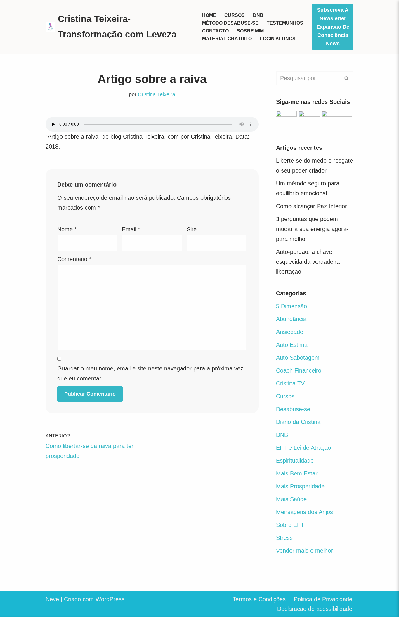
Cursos (234, 15)
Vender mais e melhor (304, 550)
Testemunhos (285, 22)
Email (131, 229)
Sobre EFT (290, 525)
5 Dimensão (291, 306)
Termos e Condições (259, 599)
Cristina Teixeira (156, 94)
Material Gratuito (227, 38)
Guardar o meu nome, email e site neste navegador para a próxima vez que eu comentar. (150, 373)
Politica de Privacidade (323, 599)
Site (192, 229)
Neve (52, 599)
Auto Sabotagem (298, 357)
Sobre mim (250, 30)
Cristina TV (290, 383)
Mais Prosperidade (300, 486)
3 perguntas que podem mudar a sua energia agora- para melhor (312, 229)
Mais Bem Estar (297, 473)
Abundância (291, 319)
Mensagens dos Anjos (304, 512)
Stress (284, 538)
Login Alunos (278, 38)
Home (209, 15)
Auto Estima (292, 345)
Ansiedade (289, 332)
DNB (258, 15)
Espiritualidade (295, 460)
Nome (67, 229)
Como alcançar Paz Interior (311, 206)
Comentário (74, 259)
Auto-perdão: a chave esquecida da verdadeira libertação (308, 262)
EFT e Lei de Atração (303, 447)
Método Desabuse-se (230, 22)
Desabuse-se (293, 409)
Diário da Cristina (298, 422)
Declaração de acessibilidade (314, 609)
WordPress (110, 599)
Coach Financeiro (298, 370)
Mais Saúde (291, 499)
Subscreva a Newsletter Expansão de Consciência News (332, 26)
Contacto (215, 30)
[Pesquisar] (346, 78)
